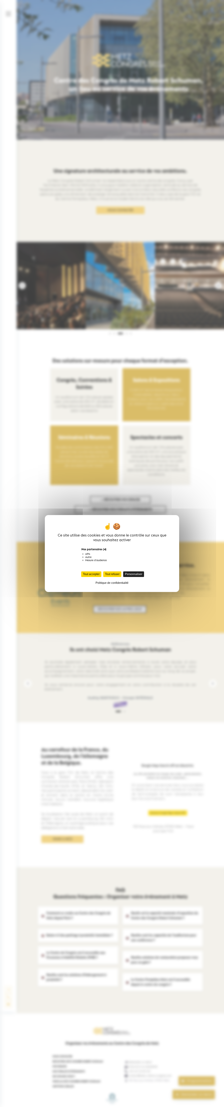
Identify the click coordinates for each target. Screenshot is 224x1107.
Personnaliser (133, 574)
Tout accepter (91, 574)
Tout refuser (112, 574)
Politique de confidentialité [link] (112, 582)
